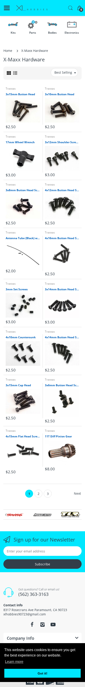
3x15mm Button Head (20, 94)
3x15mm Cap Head (18, 385)
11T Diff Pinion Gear (58, 436)
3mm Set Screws (17, 289)
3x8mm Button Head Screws (23, 190)
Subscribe (42, 564)
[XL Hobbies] (32, 8)
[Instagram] (42, 624)
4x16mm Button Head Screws (62, 238)
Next (77, 493)
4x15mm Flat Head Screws (23, 436)
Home (7, 50)
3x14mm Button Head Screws (62, 289)
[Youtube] (53, 624)
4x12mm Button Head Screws (62, 190)
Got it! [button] (42, 673)
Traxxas (11, 88)
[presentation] (5, 514)
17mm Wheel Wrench (20, 142)
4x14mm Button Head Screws (62, 337)
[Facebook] (32, 624)
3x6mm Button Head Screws (62, 385)
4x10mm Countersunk (21, 337)
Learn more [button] (14, 662)
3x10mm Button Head (59, 94)
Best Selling (63, 72)
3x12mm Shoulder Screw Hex (62, 142)
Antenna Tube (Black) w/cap (23, 238)
